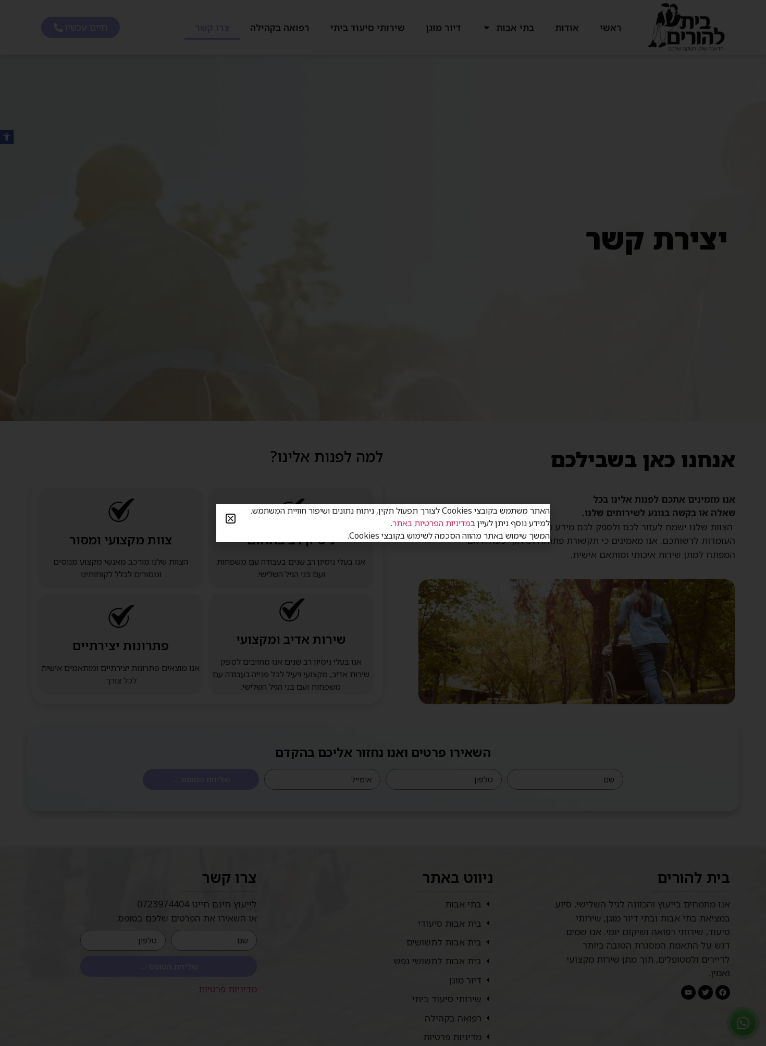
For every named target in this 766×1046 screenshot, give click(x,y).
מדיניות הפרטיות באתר (431, 523)
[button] (230, 518)
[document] (383, 523)
